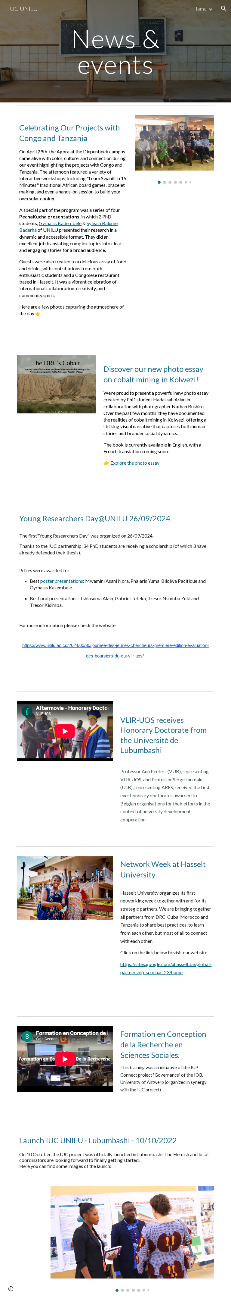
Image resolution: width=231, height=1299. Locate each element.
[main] (115, 51)
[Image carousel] (174, 149)
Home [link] (200, 8)
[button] (224, 8)
